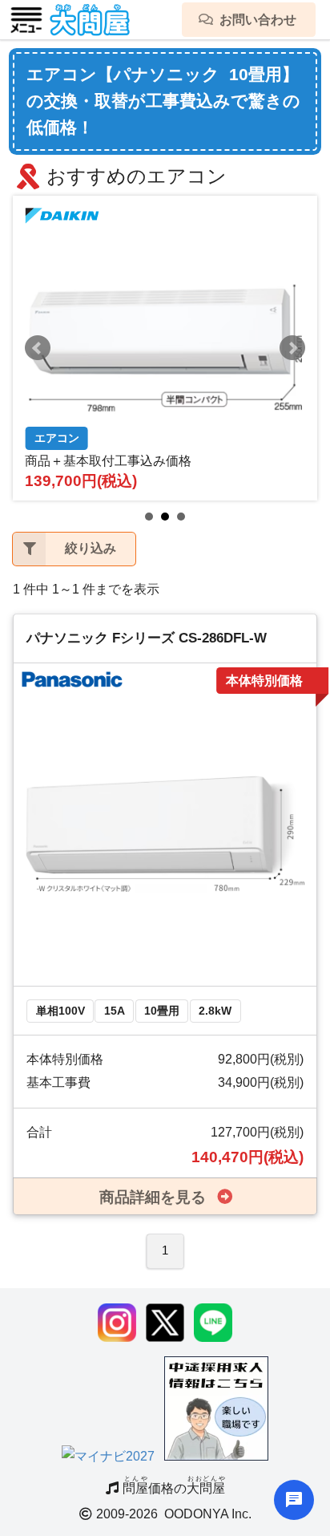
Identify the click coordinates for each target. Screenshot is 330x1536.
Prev (37, 348)
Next (292, 348)
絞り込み (90, 548)
